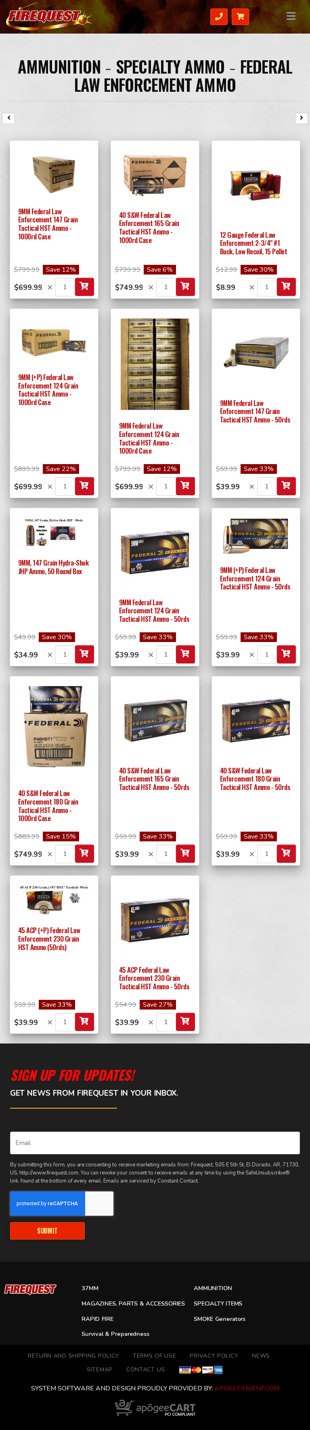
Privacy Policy (214, 1356)
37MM (90, 1288)
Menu (292, 16)
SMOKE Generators (219, 1319)
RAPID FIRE (97, 1319)
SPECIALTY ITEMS (218, 1303)
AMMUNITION (59, 66)
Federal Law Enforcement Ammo (183, 75)
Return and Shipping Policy (73, 1356)
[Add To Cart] (84, 287)
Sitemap (100, 1369)
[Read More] (54, 173)
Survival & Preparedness (115, 1334)
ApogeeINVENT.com (246, 1388)
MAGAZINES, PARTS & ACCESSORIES (133, 1303)
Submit (47, 1231)
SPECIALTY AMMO (170, 66)
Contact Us (145, 1369)
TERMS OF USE (154, 1356)
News (261, 1356)
